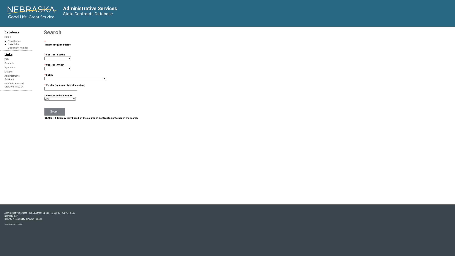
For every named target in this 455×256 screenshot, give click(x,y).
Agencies (9, 67)
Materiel (8, 71)
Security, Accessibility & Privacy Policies (23, 219)
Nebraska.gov (11, 216)
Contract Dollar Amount (58, 95)
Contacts (9, 63)
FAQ (6, 59)
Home (7, 37)
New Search (14, 41)
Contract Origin (54, 64)
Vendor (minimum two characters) (65, 85)
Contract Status (54, 54)
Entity (48, 75)
